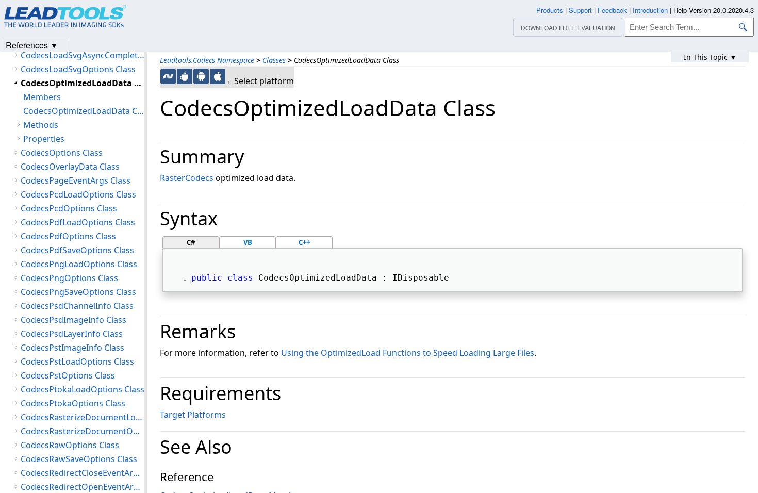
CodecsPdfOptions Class (68, 236)
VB (247, 242)
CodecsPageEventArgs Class (75, 180)
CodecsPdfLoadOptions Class (78, 222)
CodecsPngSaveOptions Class (78, 292)
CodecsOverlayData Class (70, 166)
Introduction (650, 10)
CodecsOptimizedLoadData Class (82, 83)
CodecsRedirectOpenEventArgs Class (82, 486)
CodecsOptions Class (62, 152)
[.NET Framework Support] (168, 76)
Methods (40, 124)
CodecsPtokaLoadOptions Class (82, 389)
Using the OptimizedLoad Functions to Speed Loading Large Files (407, 352)
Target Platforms (193, 414)
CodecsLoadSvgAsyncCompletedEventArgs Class (82, 55)
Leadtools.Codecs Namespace (207, 60)
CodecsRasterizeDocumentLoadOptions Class (82, 417)
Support (580, 10)
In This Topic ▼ (710, 57)
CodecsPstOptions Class (68, 375)
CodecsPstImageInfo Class (72, 347)
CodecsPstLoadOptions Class (77, 361)
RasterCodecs (186, 178)
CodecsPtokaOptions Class (73, 403)
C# (191, 242)
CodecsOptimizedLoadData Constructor (83, 111)
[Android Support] (201, 76)
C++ (304, 242)
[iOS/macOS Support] (217, 76)
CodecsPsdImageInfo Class (73, 319)
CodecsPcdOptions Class (69, 208)
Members (42, 97)
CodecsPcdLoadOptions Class (78, 194)
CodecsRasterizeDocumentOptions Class (82, 431)
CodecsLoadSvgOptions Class (78, 69)
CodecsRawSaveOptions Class (79, 459)
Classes (274, 60)
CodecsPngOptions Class (69, 278)
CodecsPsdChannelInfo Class (77, 305)
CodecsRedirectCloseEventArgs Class (82, 473)
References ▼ (32, 44)
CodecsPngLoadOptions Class (79, 264)
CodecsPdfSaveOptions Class (77, 250)
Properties (43, 138)
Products (549, 10)
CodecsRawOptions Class (70, 445)
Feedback (612, 10)
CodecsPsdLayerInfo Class (72, 333)
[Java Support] (184, 76)
